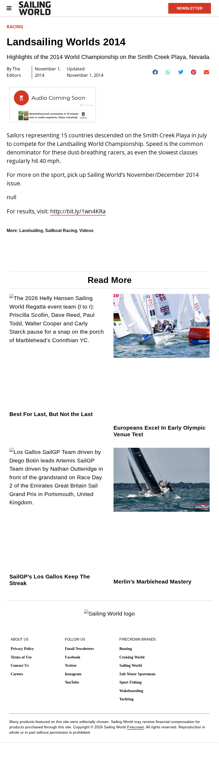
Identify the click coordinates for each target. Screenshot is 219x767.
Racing (15, 27)
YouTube (72, 682)
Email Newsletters (79, 649)
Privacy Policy (22, 649)
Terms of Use (21, 657)
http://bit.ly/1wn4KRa (78, 211)
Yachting (126, 699)
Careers (17, 674)
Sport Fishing (130, 682)
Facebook (72, 657)
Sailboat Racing (61, 230)
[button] (155, 72)
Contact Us (20, 666)
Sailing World (130, 666)
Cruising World (131, 657)
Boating (125, 649)
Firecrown (135, 727)
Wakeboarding (131, 691)
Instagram (73, 674)
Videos (86, 230)
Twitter (71, 666)
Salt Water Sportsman (137, 674)
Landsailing (31, 230)
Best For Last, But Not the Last (51, 414)
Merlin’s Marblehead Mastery (152, 581)
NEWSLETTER (189, 8)
